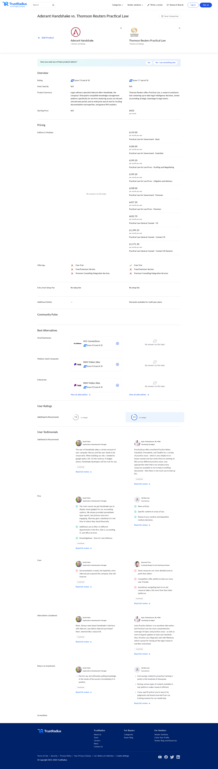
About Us (97, 735)
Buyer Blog (128, 738)
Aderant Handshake (82, 40)
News (96, 744)
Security (54, 756)
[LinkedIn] (178, 757)
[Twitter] (172, 757)
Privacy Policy (65, 756)
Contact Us (98, 747)
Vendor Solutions (161, 735)
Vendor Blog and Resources (165, 741)
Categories (116, 5)
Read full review (82, 472)
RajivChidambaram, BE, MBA (151, 441)
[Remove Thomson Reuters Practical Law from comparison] (179, 28)
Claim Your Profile (161, 738)
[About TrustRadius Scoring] (72, 80)
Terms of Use (42, 756)
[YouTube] (160, 757)
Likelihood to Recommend (48, 417)
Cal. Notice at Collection (104, 756)
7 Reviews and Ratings (136, 44)
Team (96, 738)
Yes (149, 63)
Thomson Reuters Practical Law (147, 40)
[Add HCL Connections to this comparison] (117, 343)
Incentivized (80, 467)
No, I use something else (165, 63)
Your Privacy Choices (82, 756)
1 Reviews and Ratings (78, 44)
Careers (97, 741)
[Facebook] (166, 757)
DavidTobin (87, 441)
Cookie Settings (122, 756)
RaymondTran (146, 562)
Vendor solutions (134, 5)
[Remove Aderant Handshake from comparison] (121, 28)
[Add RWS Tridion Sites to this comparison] (117, 364)
